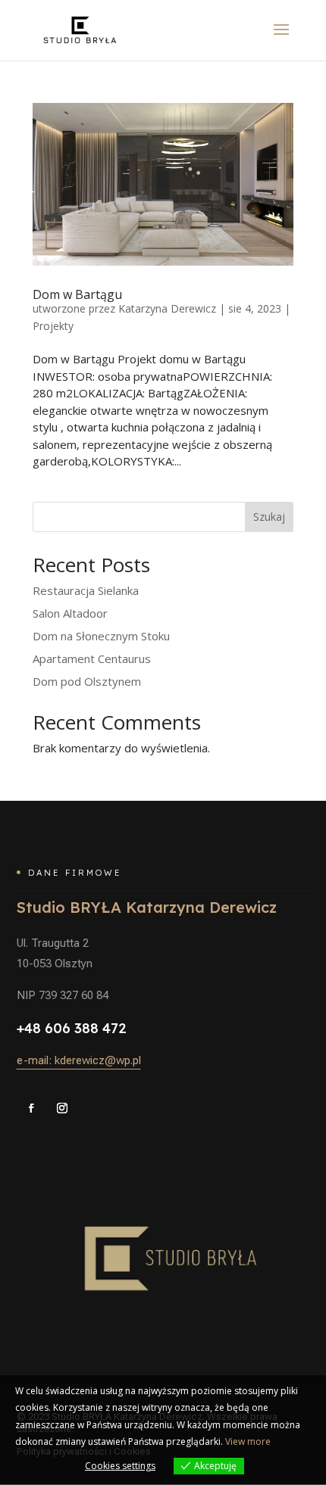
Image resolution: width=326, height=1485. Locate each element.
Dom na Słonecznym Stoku (101, 635)
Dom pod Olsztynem (87, 681)
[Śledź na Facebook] (31, 1108)
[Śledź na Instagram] (62, 1108)
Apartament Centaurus (92, 658)
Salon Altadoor (70, 613)
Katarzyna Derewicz (167, 308)
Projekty (53, 326)
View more (248, 1441)
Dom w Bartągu (77, 294)
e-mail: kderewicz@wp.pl (79, 1060)
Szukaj (269, 516)
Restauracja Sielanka (86, 590)
